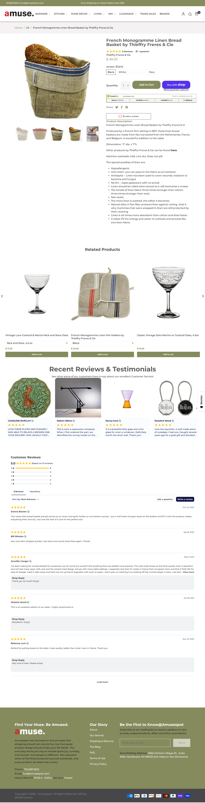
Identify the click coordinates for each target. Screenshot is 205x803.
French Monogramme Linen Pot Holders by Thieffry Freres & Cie (97, 337)
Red (142, 72)
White (122, 72)
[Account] (183, 14)
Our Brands (97, 735)
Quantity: (112, 85)
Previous (17, 133)
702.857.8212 (31, 769)
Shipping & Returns (101, 741)
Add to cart (37, 354)
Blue (133, 72)
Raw (152, 72)
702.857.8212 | (13, 3)
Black (111, 72)
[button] (190, 14)
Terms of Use (98, 758)
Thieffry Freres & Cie (118, 55)
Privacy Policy (98, 764)
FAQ (92, 752)
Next (98, 133)
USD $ (190, 3)
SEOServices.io (24, 797)
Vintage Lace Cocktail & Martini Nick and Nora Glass (36, 335)
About (93, 729)
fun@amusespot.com (32, 3)
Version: (114, 66)
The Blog (95, 746)
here (174, 150)
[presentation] (2, 296)
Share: (109, 107)
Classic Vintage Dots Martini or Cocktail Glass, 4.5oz (168, 335)
